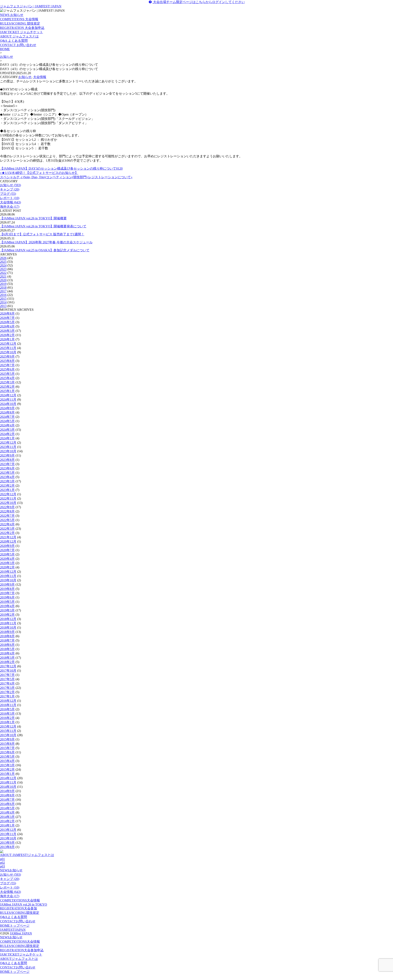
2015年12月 (8, 726)
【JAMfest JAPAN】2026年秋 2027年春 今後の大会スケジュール (46, 242)
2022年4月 (7, 524)
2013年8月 (7, 847)
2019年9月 (7, 584)
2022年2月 (7, 533)
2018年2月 (7, 662)
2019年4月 (7, 606)
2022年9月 (7, 507)
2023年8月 (7, 459)
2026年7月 (7, 318)
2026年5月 (7, 322)
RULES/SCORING (19, 912)
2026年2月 (7, 335)
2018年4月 (7, 653)
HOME (5, 49)
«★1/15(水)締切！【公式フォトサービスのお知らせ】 (39, 173)
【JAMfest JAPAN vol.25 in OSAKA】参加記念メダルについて (44, 250)
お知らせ (6, 56)
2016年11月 (8, 705)
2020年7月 (7, 550)
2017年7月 (7, 675)
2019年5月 (7, 601)
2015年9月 (7, 739)
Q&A (13, 917)
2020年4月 (7, 558)
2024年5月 (7, 421)
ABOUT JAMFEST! (27, 855)
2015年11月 (8, 730)
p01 (2, 859)
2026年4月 (7, 326)
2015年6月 (7, 752)
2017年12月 (8, 666)
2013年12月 (8, 829)
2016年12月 (8, 700)
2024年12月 (8, 395)
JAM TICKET (21, 954)
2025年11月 (8, 348)
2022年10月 (8, 503)
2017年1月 (7, 696)
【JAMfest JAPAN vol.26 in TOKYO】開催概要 (33, 218)
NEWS (11, 870)
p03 (2, 866)
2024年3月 (7, 429)
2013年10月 (8, 838)
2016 (3, 295)
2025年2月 (7, 386)
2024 (3, 265)
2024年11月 (8, 399)
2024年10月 (8, 404)
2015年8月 (7, 743)
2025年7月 (7, 365)
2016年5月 (7, 709)
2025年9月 (7, 356)
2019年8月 (7, 589)
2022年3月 (7, 528)
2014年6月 (7, 804)
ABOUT (19, 958)
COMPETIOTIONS (20, 900)
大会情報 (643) (10, 202)
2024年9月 (7, 408)
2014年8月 (7, 795)
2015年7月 (7, 748)
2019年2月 (7, 614)
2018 (3, 287)
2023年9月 (7, 455)
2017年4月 (7, 683)
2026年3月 (7, 330)
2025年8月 (7, 361)
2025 (3, 261)
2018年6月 (7, 644)
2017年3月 (7, 687)
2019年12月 (8, 571)
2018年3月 (7, 657)
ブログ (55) (8, 193)
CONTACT (17, 921)
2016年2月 (7, 718)
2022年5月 (7, 520)
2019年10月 (8, 580)
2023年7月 (7, 464)
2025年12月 (8, 343)
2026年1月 (7, 339)
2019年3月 (7, 610)
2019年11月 (8, 576)
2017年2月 (7, 692)
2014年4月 (7, 812)
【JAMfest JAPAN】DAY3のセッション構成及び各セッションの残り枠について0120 (61, 168)
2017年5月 (7, 679)
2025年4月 (7, 378)
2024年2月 (7, 434)
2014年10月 (8, 786)
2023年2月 (7, 485)
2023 (3, 269)
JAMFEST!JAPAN (13, 929)
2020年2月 (7, 567)
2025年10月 (8, 352)
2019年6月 (7, 597)
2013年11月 (8, 834)
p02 (2, 862)
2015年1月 (7, 774)
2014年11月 (8, 782)
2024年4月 (7, 425)
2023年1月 (7, 490)
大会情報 (39, 77)
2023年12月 (8, 442)
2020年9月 (7, 546)
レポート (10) (9, 198)
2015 (3, 298)
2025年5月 (7, 373)
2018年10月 (8, 627)
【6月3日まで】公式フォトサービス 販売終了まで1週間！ (42, 234)
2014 (3, 302)
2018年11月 (8, 623)
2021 (3, 276)
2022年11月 (8, 498)
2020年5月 (7, 554)
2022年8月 (7, 511)
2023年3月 (7, 481)
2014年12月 (8, 778)
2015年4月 (7, 761)
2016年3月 (7, 713)
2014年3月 (7, 817)
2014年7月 (7, 799)
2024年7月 (7, 416)
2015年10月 (8, 735)
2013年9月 (7, 842)
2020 (3, 280)
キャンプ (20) (9, 189)
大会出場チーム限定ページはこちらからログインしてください (198, 2)
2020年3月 (7, 563)
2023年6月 (7, 468)
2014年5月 (7, 808)
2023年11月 (8, 447)
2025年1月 (7, 391)
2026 (3, 258)
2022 (3, 272)
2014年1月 (7, 825)
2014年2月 (7, 821)
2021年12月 (8, 537)
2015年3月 (7, 765)
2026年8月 (7, 313)
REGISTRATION (18, 908)
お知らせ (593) (10, 185)
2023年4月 (7, 477)
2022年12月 (8, 494)
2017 (3, 291)
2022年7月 (7, 515)
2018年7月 (7, 640)
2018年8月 (7, 636)
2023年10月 (8, 451)
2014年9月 (7, 791)
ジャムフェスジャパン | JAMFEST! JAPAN (30, 6)
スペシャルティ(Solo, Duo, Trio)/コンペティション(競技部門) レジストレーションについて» (66, 177)
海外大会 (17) (9, 206)
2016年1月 (7, 722)
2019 (3, 284)
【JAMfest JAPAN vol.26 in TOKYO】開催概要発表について (43, 226)
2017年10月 (8, 670)
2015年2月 (7, 769)
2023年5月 (7, 472)
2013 (3, 306)
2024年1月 (7, 438)
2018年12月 (8, 619)
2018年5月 (7, 649)
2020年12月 (8, 541)
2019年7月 (7, 593)
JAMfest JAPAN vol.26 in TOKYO (23, 904)
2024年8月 (7, 412)
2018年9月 (7, 632)
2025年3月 (7, 382)
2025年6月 (7, 369)
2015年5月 (7, 756)
